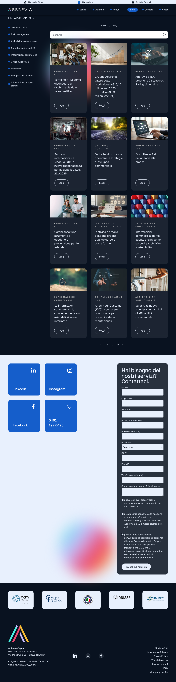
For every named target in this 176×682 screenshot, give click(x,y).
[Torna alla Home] (20, 9)
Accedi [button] (165, 9)
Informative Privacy (157, 652)
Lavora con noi (160, 664)
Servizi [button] (83, 9)
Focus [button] (116, 9)
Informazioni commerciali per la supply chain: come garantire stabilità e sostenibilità (148, 239)
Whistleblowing (159, 660)
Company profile (159, 672)
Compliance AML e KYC (23, 48)
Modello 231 (161, 648)
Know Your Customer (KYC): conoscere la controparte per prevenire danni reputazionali (109, 313)
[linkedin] (74, 655)
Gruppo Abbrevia (20, 61)
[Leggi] (68, 53)
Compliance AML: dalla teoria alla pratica (146, 157)
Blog (132, 9)
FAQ (165, 668)
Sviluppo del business (22, 75)
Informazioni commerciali (24, 54)
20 (117, 344)
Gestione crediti (19, 27)
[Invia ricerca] (164, 34)
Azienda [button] (99, 9)
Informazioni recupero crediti (22, 84)
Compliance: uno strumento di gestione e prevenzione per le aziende (66, 239)
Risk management (20, 34)
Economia (16, 68)
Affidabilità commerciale (24, 41)
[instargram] (88, 655)
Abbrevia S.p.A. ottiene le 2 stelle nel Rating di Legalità (149, 80)
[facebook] (101, 655)
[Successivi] (122, 344)
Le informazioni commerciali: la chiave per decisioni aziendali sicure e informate (67, 313)
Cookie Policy (160, 656)
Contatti (149, 9)
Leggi (61, 105)
